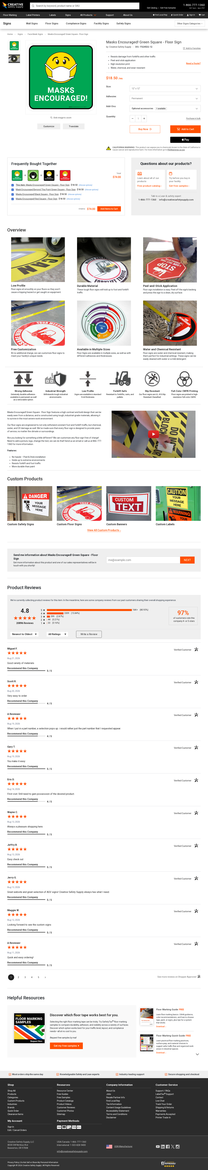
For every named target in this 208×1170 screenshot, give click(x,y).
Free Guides (62, 1094)
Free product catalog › (149, 186)
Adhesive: (111, 96)
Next (197, 1054)
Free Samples (63, 1097)
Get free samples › (179, 186)
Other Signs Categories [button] (188, 23)
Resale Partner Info (115, 1097)
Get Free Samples (168, 8)
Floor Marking (10, 15)
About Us (127, 15)
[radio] (104, 610)
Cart (203, 15)
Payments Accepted (165, 1114)
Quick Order (178, 15)
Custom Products (25, 478)
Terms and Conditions (116, 1114)
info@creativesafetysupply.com (176, 199)
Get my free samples (65, 1045)
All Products (86, 15)
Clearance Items (15, 1114)
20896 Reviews (27, 623)
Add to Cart (188, 129)
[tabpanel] (166, 1018)
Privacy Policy (13, 1162)
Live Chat (160, 1101)
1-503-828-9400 (78, 1145)
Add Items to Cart (109, 209)
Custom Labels (165, 524)
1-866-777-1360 (194, 5)
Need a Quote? (193, 63)
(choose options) (85, 185)
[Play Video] (14, 58)
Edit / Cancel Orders (17, 1130)
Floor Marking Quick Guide (170, 1035)
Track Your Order (164, 1104)
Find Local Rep (161, 15)
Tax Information (114, 1104)
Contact (159, 1097)
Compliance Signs (76, 23)
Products (12, 1094)
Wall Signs (32, 23)
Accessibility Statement (117, 1111)
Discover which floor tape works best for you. (84, 1015)
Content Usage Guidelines (118, 1107)
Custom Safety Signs (20, 524)
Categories (13, 1097)
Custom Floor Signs (69, 524)
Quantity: (111, 116)
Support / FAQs (163, 1091)
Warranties (161, 1111)
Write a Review (89, 634)
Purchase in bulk (193, 118)
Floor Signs (51, 23)
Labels (52, 15)
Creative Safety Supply (32, 1165)
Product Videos (64, 1104)
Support (110, 15)
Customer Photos (65, 1111)
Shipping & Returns (165, 1107)
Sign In (192, 15)
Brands (11, 1107)
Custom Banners (116, 524)
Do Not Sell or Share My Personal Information (39, 1162)
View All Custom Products (103, 530)
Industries (12, 1104)
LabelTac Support (165, 1094)
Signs (68, 15)
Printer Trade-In (163, 1117)
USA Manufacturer (123, 1146)
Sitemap (61, 1114)
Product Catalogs (65, 1101)
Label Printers (33, 15)
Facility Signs (101, 23)
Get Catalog (152, 8)
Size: (108, 86)
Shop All (12, 1091)
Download (160, 1026)
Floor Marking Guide (167, 1009)
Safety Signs (123, 23)
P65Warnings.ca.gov (176, 150)
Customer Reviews (66, 1107)
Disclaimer (111, 1117)
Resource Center (65, 1091)
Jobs (108, 1094)
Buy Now (143, 129)
